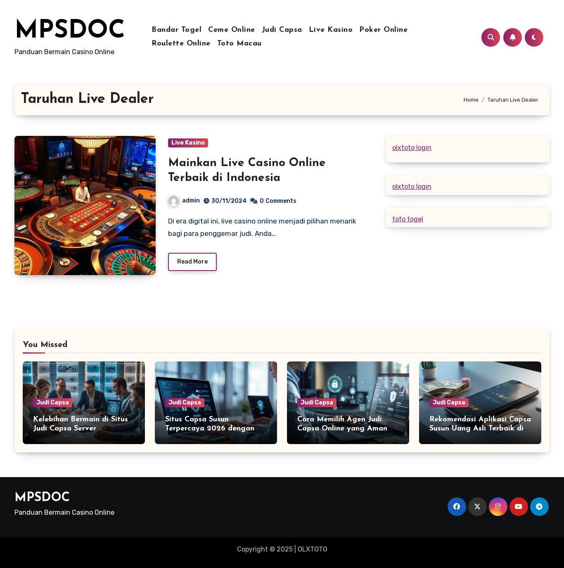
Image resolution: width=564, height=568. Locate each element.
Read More (192, 261)
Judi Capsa (282, 30)
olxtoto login (411, 148)
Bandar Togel (176, 30)
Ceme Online (231, 30)
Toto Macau (239, 44)
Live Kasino (331, 30)
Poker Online (383, 30)
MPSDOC (69, 31)
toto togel (407, 219)
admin (191, 200)
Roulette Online (181, 44)
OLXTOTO (312, 549)
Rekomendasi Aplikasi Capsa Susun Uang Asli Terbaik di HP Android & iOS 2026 (480, 428)
